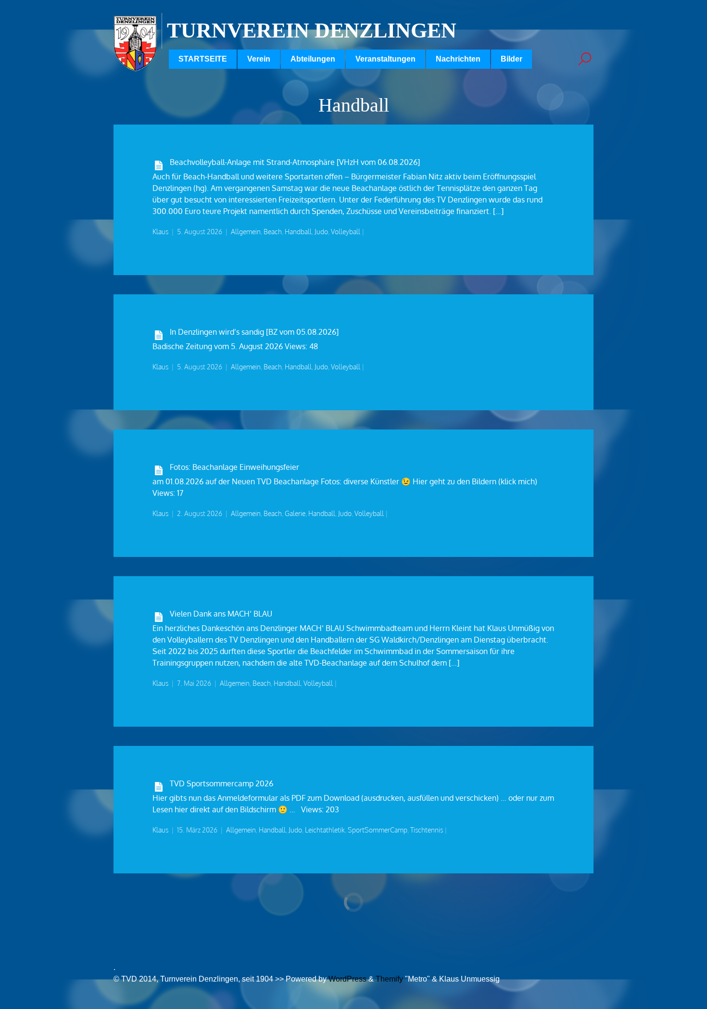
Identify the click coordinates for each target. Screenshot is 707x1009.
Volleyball (345, 231)
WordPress (347, 979)
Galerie (295, 513)
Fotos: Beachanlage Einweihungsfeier (234, 467)
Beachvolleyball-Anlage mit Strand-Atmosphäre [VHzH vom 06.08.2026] (295, 162)
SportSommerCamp (377, 830)
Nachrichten (458, 59)
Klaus (160, 231)
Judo (321, 231)
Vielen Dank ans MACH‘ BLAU (221, 613)
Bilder (511, 59)
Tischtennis (426, 830)
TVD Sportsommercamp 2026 (221, 783)
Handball (298, 231)
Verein (258, 59)
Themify (389, 979)
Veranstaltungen (385, 59)
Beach (273, 231)
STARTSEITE (202, 59)
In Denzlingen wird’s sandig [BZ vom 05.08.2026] (254, 332)
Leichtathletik (325, 830)
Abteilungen (312, 59)
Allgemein (246, 231)
